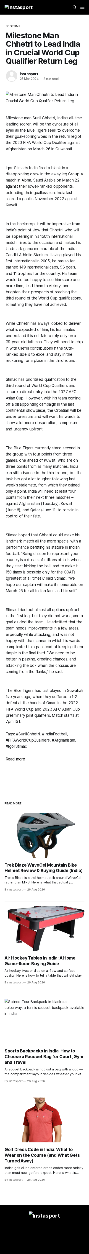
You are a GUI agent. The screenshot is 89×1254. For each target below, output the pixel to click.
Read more (15, 759)
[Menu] (82, 7)
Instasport (29, 74)
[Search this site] (74, 7)
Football (13, 26)
